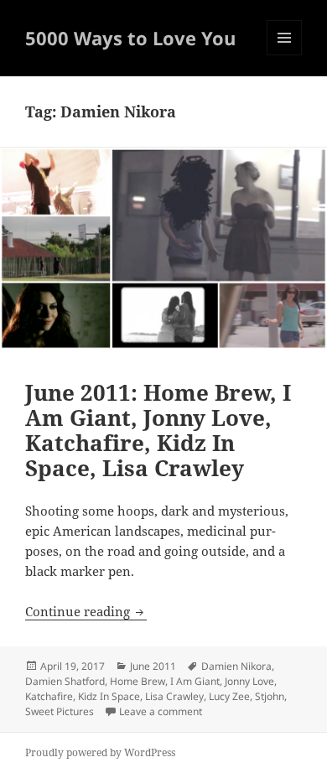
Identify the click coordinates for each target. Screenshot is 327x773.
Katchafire (49, 696)
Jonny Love (249, 681)
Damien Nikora (236, 666)
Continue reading (86, 611)
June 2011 (153, 666)
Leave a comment (160, 711)
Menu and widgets (284, 54)
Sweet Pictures (59, 711)
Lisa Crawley (174, 696)
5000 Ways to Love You (130, 37)
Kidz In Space (109, 696)
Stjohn (269, 696)
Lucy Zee (229, 696)
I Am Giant (195, 681)
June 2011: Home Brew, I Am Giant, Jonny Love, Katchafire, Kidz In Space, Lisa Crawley (158, 430)
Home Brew (137, 681)
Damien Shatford (65, 681)
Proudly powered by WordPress (100, 752)
